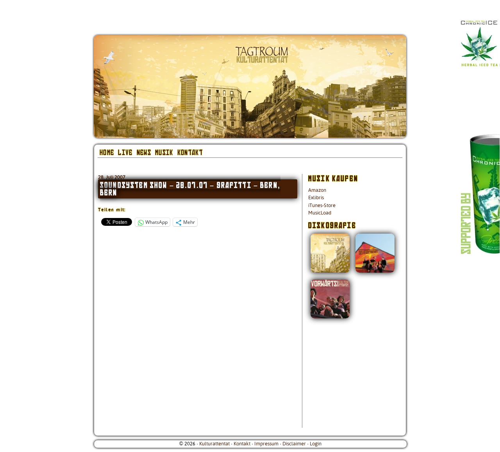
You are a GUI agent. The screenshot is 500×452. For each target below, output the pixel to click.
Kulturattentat (214, 444)
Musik (164, 152)
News (144, 152)
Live (125, 152)
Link (484, 156)
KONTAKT (190, 152)
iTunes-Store (322, 205)
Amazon (317, 190)
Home (107, 152)
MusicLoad (319, 213)
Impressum (266, 444)
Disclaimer (294, 444)
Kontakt (242, 444)
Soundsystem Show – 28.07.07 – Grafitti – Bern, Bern (190, 189)
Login (315, 444)
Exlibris (316, 197)
